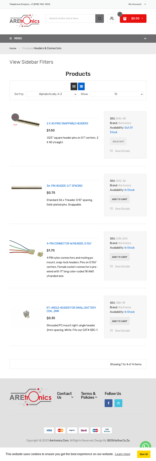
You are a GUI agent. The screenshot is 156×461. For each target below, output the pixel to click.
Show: (84, 94)
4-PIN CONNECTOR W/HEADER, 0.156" (69, 243)
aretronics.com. (59, 440)
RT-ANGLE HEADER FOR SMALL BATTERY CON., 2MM (71, 309)
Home (13, 48)
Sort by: (19, 94)
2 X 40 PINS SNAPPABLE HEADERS (67, 123)
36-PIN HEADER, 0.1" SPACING (65, 185)
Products (27, 48)
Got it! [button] (144, 454)
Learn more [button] (122, 454)
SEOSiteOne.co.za (118, 440)
